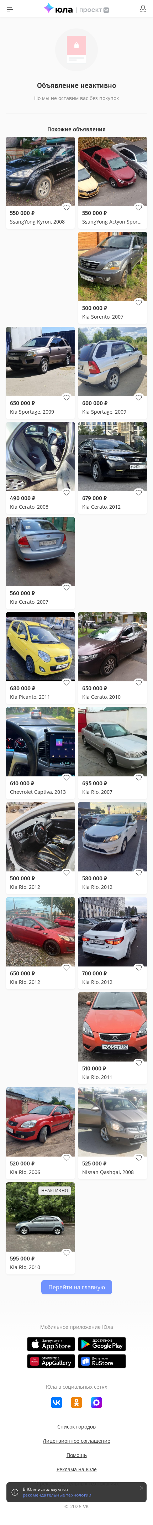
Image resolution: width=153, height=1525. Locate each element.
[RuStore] (102, 1361)
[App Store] (51, 1344)
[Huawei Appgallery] (51, 1361)
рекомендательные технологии (57, 1495)
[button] (66, 207)
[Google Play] (102, 1344)
